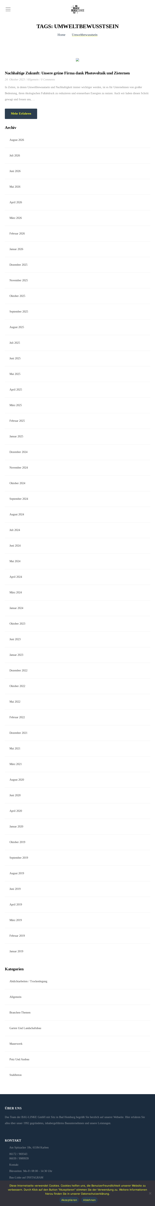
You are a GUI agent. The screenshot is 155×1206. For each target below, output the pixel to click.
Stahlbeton (15, 1075)
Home (61, 34)
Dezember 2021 (18, 732)
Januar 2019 (16, 951)
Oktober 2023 (17, 623)
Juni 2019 (15, 888)
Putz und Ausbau (19, 1059)
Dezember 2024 (18, 452)
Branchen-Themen (19, 1012)
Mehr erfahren (21, 113)
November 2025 (18, 280)
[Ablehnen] (150, 1193)
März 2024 (15, 592)
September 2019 (18, 857)
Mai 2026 (14, 186)
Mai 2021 (14, 748)
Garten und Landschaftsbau (25, 1028)
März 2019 (15, 920)
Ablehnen (89, 1200)
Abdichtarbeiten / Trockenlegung (28, 981)
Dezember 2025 (18, 264)
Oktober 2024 (17, 483)
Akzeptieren (69, 1200)
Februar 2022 (17, 717)
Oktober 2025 (17, 295)
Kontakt (13, 1164)
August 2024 (16, 514)
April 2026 (15, 202)
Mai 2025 (14, 374)
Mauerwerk (15, 1043)
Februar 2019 (17, 935)
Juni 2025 (15, 358)
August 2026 (16, 139)
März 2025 (15, 405)
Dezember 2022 (18, 670)
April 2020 (15, 810)
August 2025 (16, 327)
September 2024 (18, 498)
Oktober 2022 (17, 686)
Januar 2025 (16, 436)
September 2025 (18, 311)
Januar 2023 (16, 654)
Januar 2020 (16, 826)
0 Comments (48, 79)
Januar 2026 (16, 249)
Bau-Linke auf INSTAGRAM (26, 1177)
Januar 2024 (16, 608)
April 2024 (15, 576)
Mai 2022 (14, 701)
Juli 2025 (14, 342)
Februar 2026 (17, 233)
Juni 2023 (15, 639)
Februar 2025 (17, 420)
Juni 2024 (15, 545)
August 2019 (16, 873)
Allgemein (33, 79)
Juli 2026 (14, 155)
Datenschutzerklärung (95, 1193)
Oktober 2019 (17, 842)
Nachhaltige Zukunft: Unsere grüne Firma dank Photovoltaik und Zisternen (67, 73)
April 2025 (15, 389)
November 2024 (18, 467)
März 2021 (15, 764)
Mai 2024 (14, 561)
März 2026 (15, 217)
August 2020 (16, 779)
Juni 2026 (15, 171)
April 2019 (15, 904)
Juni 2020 (15, 795)
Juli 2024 (14, 530)
